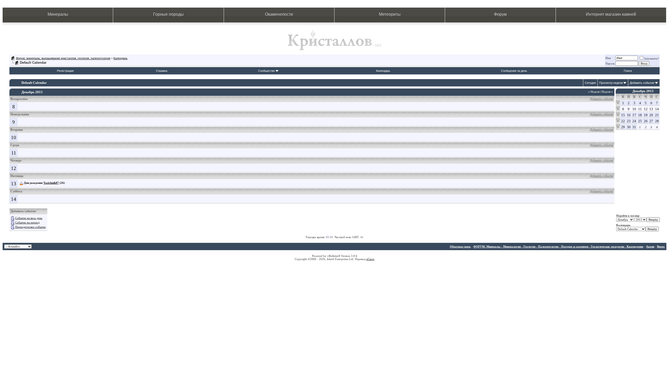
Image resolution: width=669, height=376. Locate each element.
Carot (371, 259)
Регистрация (65, 70)
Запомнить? (651, 58)
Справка (161, 70)
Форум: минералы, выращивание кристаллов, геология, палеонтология (63, 58)
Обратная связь (460, 246)
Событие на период (27, 222)
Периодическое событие (30, 226)
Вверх (661, 246)
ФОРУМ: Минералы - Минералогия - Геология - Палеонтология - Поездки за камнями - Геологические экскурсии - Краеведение (558, 246)
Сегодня (590, 82)
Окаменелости (279, 14)
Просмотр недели (611, 82)
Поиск (628, 70)
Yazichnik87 (51, 182)
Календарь (120, 58)
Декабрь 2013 (643, 91)
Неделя (593, 91)
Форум (500, 14)
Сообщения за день (514, 70)
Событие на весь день (28, 218)
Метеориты (390, 14)
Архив (650, 246)
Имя (608, 58)
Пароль (610, 63)
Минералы (58, 14)
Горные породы (168, 14)
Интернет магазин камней (611, 14)
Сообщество (266, 70)
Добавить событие (642, 82)
